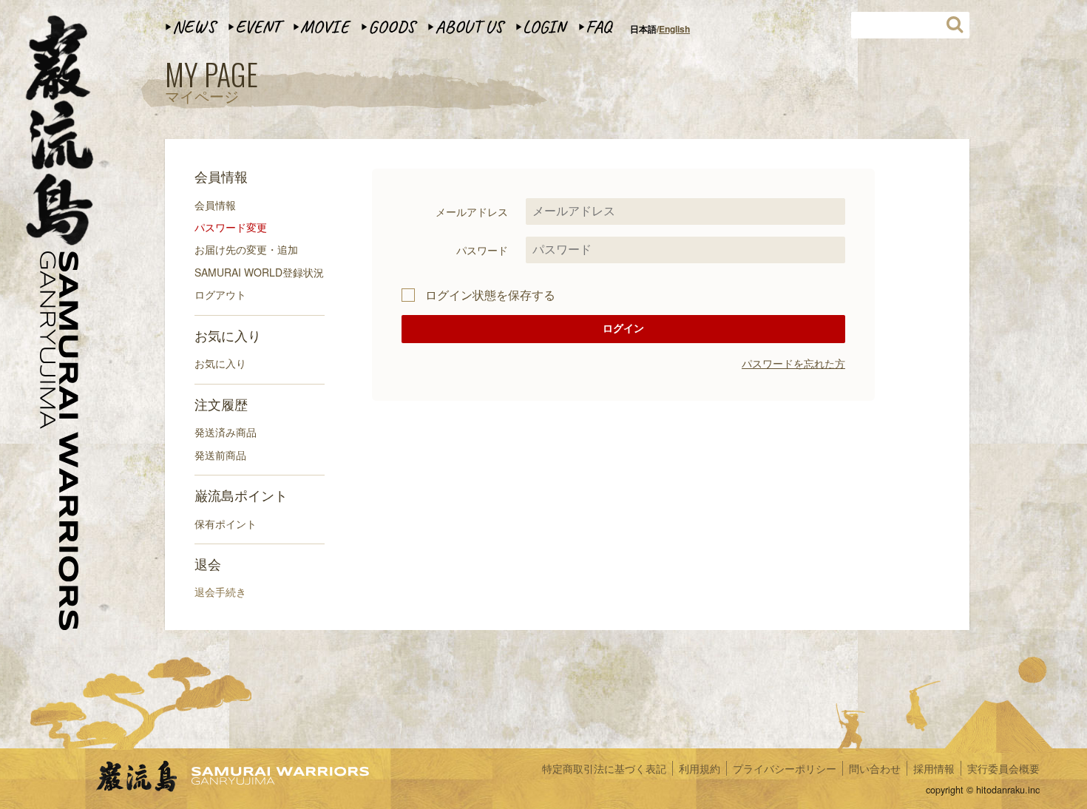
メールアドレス (472, 211)
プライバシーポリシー (784, 768)
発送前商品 (220, 454)
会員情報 (215, 204)
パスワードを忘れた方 (793, 363)
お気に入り (220, 363)
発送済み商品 (225, 431)
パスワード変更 (230, 227)
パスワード (482, 250)
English (674, 28)
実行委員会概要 (1003, 768)
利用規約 (699, 768)
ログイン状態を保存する (490, 295)
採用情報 (934, 768)
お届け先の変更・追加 (246, 249)
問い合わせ (875, 768)
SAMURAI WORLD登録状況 (259, 272)
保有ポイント (225, 523)
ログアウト (220, 294)
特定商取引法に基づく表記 (604, 768)
